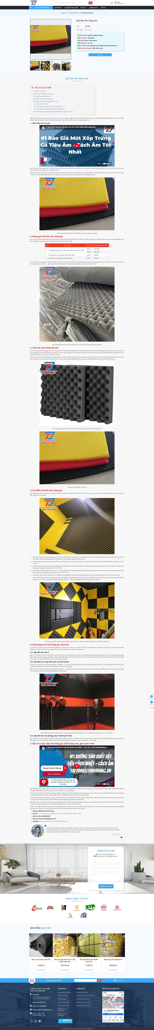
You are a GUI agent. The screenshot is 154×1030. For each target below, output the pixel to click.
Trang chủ (63, 13)
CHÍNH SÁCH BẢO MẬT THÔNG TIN (85, 995)
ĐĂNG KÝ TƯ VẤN (106, 886)
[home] (33, 3)
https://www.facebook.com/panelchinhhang (53, 821)
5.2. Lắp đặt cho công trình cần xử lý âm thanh (48, 106)
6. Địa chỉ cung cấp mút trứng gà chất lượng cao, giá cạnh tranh (53, 111)
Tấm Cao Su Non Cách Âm (40, 959)
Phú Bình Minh (116, 834)
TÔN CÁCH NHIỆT (62, 995)
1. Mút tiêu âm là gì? (39, 91)
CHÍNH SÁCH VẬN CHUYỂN (83, 1002)
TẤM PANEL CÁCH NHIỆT (64, 992)
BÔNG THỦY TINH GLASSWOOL (62, 1009)
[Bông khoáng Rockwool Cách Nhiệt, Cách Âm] (65, 945)
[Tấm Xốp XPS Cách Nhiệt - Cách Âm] (89, 945)
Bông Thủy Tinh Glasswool (113, 959)
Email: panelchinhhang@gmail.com (107, 856)
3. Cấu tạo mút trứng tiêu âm (42, 96)
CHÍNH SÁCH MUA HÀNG (83, 1005)
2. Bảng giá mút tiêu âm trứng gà (43, 93)
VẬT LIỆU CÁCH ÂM (74, 13)
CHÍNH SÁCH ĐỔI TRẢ (82, 992)
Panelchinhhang (35, 793)
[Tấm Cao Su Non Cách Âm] (41, 945)
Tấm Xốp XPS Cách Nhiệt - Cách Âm (89, 960)
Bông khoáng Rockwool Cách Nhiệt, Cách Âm (65, 960)
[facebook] (31, 1021)
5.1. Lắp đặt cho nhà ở (41, 104)
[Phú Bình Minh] (37, 831)
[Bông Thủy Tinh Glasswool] (113, 945)
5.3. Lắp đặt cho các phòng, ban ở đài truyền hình (49, 109)
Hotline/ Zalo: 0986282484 (105, 854)
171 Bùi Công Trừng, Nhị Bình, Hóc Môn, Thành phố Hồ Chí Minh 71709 (59, 813)
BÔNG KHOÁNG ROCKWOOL (62, 1014)
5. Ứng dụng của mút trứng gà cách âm (45, 101)
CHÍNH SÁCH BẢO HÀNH (82, 999)
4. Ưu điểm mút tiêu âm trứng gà (43, 99)
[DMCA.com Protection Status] (65, 1020)
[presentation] (30, 65)
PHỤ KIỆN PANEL (62, 999)
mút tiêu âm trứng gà (58, 118)
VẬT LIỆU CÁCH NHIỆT (63, 1002)
